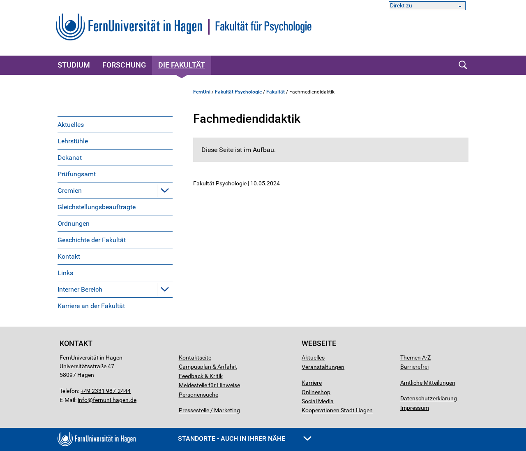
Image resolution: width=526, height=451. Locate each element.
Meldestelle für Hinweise (209, 385)
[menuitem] (115, 124)
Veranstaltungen (323, 367)
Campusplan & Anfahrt (208, 366)
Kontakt (69, 256)
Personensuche (198, 394)
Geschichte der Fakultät (92, 240)
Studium (74, 65)
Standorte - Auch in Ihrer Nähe (232, 438)
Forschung (124, 65)
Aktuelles (71, 125)
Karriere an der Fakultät (91, 306)
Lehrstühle (73, 141)
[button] (165, 190)
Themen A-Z (415, 357)
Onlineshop (316, 392)
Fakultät (275, 92)
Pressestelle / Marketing (209, 410)
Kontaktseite (195, 357)
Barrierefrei (414, 366)
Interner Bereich (80, 289)
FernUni (201, 92)
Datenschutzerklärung (428, 398)
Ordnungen (74, 223)
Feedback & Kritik (201, 376)
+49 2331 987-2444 (106, 391)
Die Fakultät (181, 65)
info (83, 400)
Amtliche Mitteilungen (427, 382)
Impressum (414, 407)
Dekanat (70, 157)
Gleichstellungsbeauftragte (97, 207)
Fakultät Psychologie (238, 92)
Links (65, 273)
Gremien (70, 190)
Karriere (312, 382)
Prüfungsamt (77, 174)
